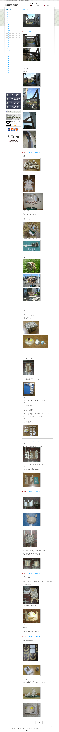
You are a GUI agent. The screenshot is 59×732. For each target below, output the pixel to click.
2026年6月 (8, 12)
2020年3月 (8, 44)
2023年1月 (8, 28)
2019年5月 (8, 52)
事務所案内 (36, 728)
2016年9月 (8, 74)
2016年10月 (8, 72)
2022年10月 (8, 30)
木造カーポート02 (32, 31)
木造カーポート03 (32, 11)
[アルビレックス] (13, 132)
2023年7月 (8, 24)
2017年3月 (8, 62)
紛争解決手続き (30, 728)
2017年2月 (8, 64)
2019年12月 (8, 50)
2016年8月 (8, 76)
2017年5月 (8, 58)
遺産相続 (24, 728)
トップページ (8, 728)
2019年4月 (8, 54)
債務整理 (13, 728)
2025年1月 (8, 18)
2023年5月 (8, 26)
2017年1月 (8, 66)
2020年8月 (8, 42)
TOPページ (23, 9)
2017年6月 (8, 56)
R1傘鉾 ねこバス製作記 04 (34, 491)
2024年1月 (8, 22)
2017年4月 (8, 60)
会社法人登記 (19, 728)
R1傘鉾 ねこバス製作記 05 (34, 441)
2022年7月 (8, 32)
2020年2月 (8, 46)
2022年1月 (8, 36)
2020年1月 (8, 48)
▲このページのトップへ (49, 726)
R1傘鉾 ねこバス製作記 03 (34, 573)
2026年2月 (8, 14)
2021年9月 (8, 40)
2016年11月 (8, 70)
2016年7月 (8, 78)
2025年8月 (8, 16)
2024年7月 (8, 20)
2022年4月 (8, 34)
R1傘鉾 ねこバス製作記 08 (34, 152)
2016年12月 (8, 68)
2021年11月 (8, 38)
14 (43, 722)
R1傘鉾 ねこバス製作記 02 (34, 636)
